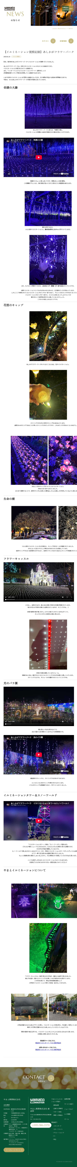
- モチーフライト (58, 1129)
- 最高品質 (56, 1105)
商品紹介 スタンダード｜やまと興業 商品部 (48, 1043)
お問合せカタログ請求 (65, 9)
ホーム (66, 1119)
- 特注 (54, 1139)
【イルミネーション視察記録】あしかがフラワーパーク (39, 52)
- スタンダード (57, 1126)
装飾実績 (67, 1099)
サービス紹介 (68, 1104)
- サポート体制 (57, 1112)
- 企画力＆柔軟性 (58, 1108)
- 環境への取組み (58, 1115)
